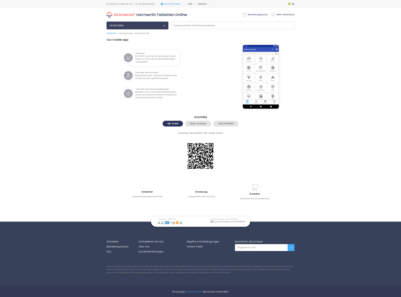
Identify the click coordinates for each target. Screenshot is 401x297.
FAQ (109, 251)
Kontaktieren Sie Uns (151, 241)
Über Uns (144, 246)
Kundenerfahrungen (151, 251)
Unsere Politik (195, 246)
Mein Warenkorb (285, 14)
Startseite (111, 33)
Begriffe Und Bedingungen (203, 241)
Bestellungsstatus (258, 14)
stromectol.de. (193, 291)
